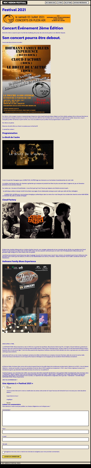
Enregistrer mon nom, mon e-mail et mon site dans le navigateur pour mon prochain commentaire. (32, 452)
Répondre (9, 402)
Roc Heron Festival (14, 2)
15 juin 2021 (9, 387)
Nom (4, 429)
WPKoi (26, 466)
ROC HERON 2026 (50, 3)
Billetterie (68, 3)
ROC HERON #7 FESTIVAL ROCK (11, 463)
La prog (59, 3)
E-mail (4, 436)
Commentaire (6, 410)
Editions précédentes (80, 3)
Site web (4, 444)
